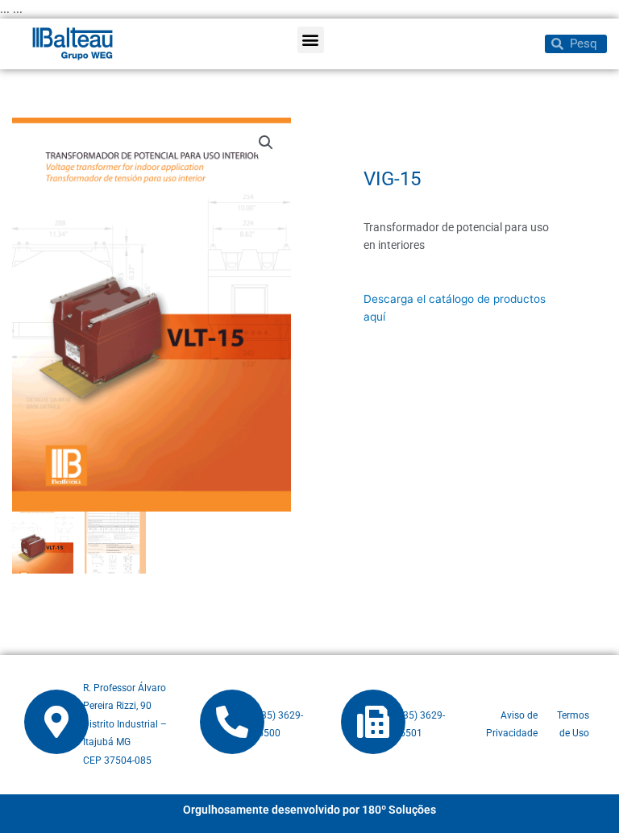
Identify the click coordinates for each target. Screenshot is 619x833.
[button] (310, 40)
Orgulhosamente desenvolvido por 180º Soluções (309, 809)
